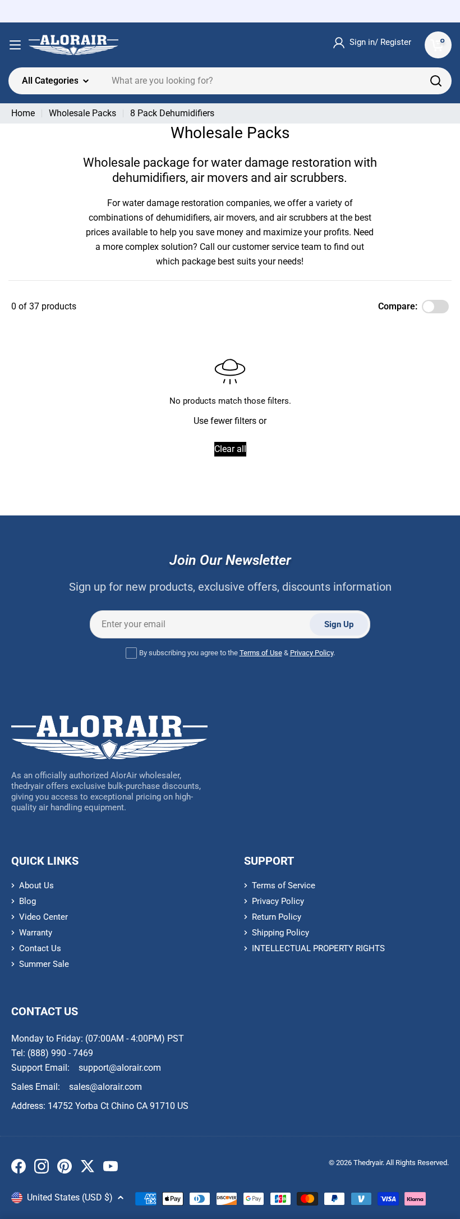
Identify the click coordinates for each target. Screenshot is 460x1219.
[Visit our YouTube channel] (110, 1168)
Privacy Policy (311, 653)
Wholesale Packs (82, 113)
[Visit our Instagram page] (41, 1168)
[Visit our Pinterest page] (64, 1168)
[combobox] (230, 80)
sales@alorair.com (105, 1086)
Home (23, 113)
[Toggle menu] (15, 45)
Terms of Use (261, 653)
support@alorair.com (120, 1067)
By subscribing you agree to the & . (237, 653)
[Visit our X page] (87, 1168)
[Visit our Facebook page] (18, 1168)
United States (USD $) (70, 1197)
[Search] (436, 81)
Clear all (230, 449)
